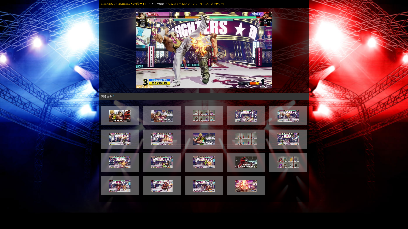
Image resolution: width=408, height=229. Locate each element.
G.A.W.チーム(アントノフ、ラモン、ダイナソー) (196, 3)
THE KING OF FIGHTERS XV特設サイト (124, 3)
